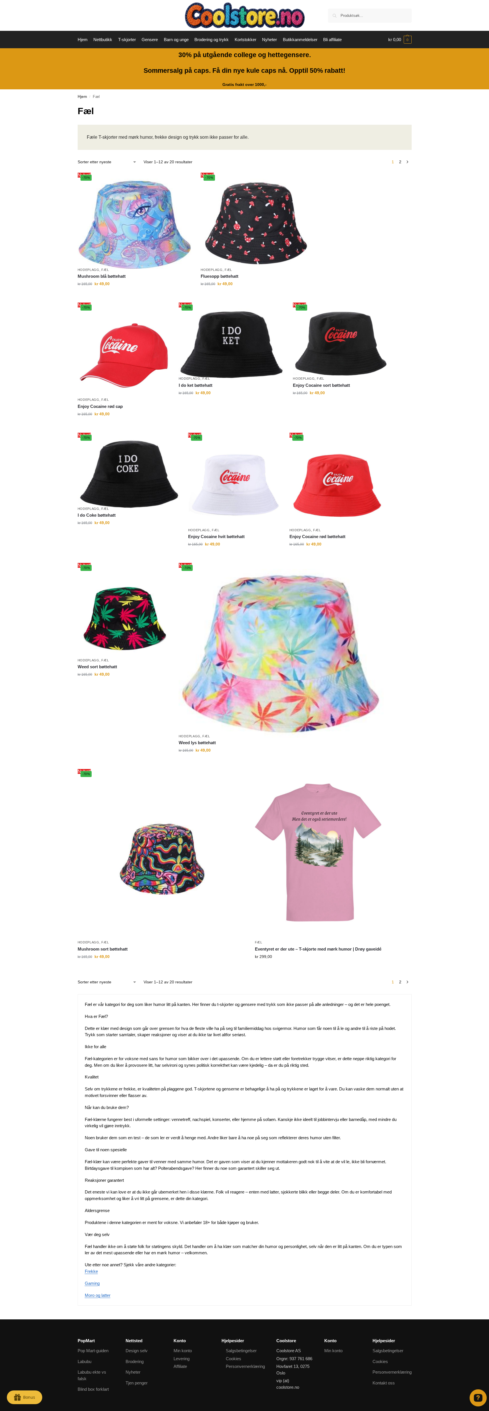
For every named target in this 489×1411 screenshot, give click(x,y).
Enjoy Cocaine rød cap (100, 406)
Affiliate (180, 1366)
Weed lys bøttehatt (197, 742)
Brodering (135, 1361)
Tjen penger (137, 1382)
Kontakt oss (384, 1382)
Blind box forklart (93, 1389)
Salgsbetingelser (241, 1350)
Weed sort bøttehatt (97, 666)
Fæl (105, 269)
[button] (400, 39)
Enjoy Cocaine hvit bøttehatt (216, 536)
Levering (182, 1358)
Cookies (233, 1358)
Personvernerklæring (245, 1366)
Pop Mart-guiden (93, 1350)
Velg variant (318, 969)
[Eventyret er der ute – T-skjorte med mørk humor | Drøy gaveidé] (318, 852)
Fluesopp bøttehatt (219, 276)
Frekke (91, 1271)
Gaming (92, 1283)
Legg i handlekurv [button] (134, 296)
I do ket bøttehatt (195, 385)
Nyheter (133, 1372)
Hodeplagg (88, 269)
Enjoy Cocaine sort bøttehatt (321, 385)
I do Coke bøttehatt (97, 515)
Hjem (82, 96)
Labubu (84, 1361)
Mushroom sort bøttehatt (103, 949)
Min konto (183, 1350)
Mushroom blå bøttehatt (102, 276)
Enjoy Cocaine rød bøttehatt (317, 536)
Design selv (137, 1350)
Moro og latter (97, 1295)
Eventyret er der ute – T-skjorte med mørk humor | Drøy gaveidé (318, 949)
